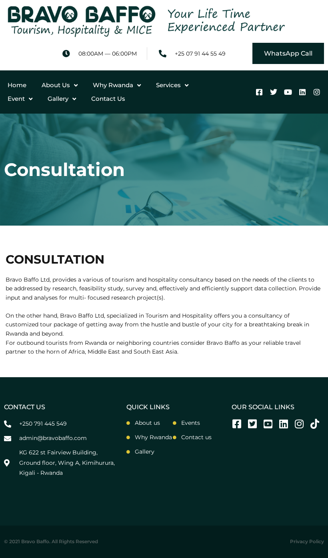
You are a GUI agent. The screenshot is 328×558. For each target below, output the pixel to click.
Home (17, 85)
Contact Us (108, 98)
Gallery (58, 98)
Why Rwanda (113, 85)
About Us (56, 85)
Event (16, 98)
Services (168, 85)
